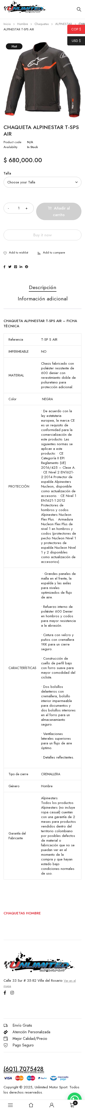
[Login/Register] (51, 1105)
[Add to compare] (51, 253)
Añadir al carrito (61, 211)
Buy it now (42, 235)
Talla (7, 173)
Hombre (22, 24)
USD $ (74, 40)
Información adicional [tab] (43, 298)
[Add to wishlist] (16, 253)
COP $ (74, 29)
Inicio (7, 24)
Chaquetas (41, 24)
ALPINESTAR (63, 24)
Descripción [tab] (42, 287)
